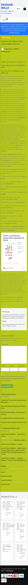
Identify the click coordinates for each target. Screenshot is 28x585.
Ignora (17, 33)
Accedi (3, 472)
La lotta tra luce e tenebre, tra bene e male (13, 422)
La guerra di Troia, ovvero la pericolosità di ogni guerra (9, 506)
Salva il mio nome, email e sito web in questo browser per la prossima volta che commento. (13, 378)
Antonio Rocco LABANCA (11, 49)
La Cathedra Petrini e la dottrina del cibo (13, 418)
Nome (3, 366)
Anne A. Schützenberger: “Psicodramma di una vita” (10, 526)
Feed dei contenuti (6, 476)
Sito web (21, 366)
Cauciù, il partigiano (8, 546)
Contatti (20, 444)
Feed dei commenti (6, 480)
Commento (4, 344)
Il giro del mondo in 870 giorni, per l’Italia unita (22, 506)
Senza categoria (6, 37)
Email (12, 366)
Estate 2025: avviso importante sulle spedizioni (23, 549)
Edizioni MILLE (7, 6)
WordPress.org (5, 484)
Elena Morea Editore (20, 440)
